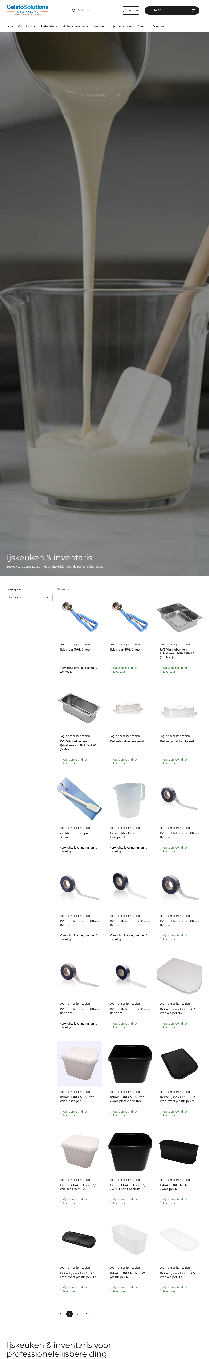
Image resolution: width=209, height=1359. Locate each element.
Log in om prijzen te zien (176, 10)
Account (133, 10)
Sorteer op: (14, 589)
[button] (172, 10)
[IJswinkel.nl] (28, 10)
